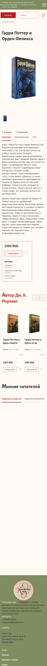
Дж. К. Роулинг (14, 349)
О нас (4, 650)
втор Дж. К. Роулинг (14, 297)
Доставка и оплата (10, 660)
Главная (5, 22)
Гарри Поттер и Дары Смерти (11, 341)
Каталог (12, 22)
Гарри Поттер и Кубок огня (33, 341)
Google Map (7, 642)
